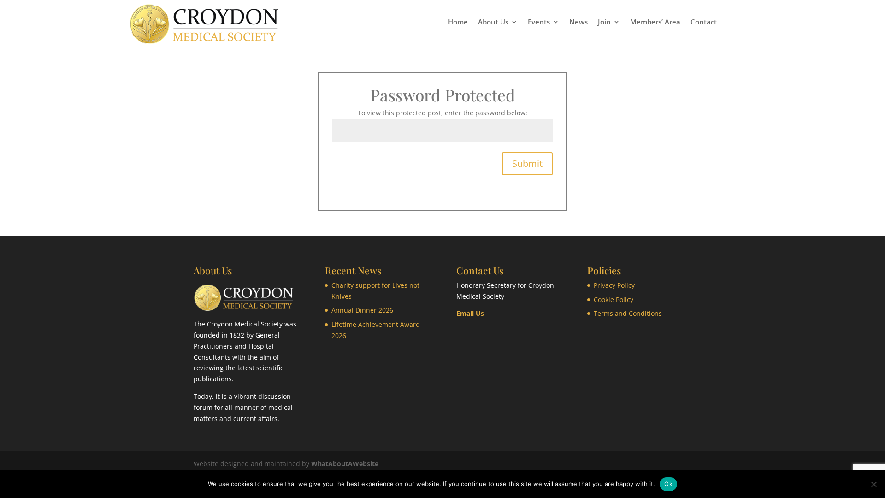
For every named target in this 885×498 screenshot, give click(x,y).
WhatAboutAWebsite (344, 463)
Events (539, 22)
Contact (703, 22)
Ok (668, 483)
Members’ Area (655, 22)
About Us (493, 22)
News (578, 22)
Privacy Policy (614, 285)
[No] (873, 484)
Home (458, 22)
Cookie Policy (613, 299)
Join (604, 22)
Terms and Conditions (628, 313)
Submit (527, 163)
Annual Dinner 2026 (362, 310)
